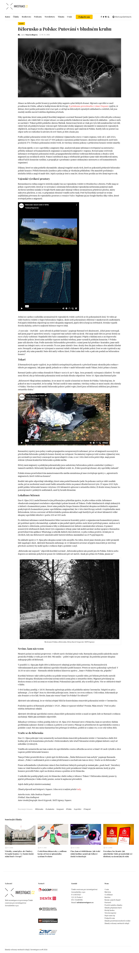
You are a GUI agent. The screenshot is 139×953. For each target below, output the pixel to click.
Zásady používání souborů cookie (117, 921)
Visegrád (87, 809)
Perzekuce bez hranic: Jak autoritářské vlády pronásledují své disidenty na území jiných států (117, 854)
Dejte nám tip (110, 915)
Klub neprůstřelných (123, 17)
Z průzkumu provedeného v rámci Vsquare (88, 106)
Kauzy (21, 23)
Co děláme (109, 895)
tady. (79, 789)
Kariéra (107, 897)
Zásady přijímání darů (113, 908)
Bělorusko (39, 809)
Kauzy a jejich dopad (112, 900)
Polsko (69, 809)
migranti (60, 809)
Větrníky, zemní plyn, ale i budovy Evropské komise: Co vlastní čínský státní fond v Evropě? (19, 854)
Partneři (108, 902)
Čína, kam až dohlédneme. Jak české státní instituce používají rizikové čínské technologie (85, 854)
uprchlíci (78, 809)
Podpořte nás (84, 17)
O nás (107, 889)
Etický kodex (109, 910)
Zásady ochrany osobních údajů (117, 923)
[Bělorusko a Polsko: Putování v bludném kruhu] (69, 68)
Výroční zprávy (110, 913)
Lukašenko (50, 809)
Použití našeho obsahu (113, 905)
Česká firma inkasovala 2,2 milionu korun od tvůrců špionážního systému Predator (52, 854)
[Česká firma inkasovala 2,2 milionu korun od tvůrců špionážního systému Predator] (53, 834)
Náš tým (108, 892)
